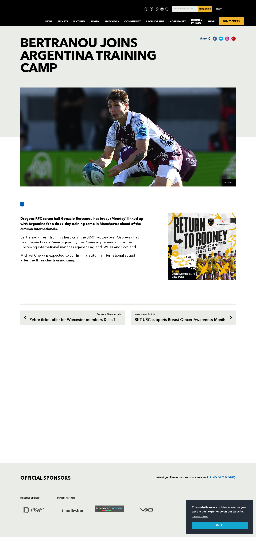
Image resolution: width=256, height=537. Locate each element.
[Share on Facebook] (215, 39)
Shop (211, 21)
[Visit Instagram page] (151, 9)
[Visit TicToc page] (167, 9)
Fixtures (79, 21)
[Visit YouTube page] (162, 9)
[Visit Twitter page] (156, 9)
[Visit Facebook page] (146, 9)
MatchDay (112, 21)
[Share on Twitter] (221, 39)
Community (132, 21)
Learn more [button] (200, 516)
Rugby (95, 21)
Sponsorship (155, 21)
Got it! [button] (220, 525)
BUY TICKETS (231, 21)
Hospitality (178, 21)
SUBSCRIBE (205, 9)
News (48, 21)
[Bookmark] (22, 205)
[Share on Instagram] (227, 39)
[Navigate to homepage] (29, 18)
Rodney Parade (196, 21)
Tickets (63, 21)
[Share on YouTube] (233, 39)
